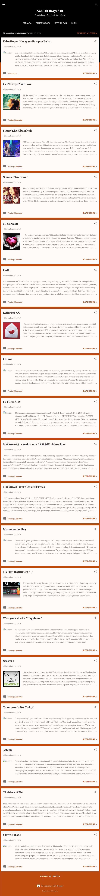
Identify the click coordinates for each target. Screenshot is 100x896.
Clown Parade (12, 835)
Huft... (7, 270)
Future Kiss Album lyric (17, 130)
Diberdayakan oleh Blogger (51, 886)
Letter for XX (11, 312)
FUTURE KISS (12, 401)
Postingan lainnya (50, 876)
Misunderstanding (14, 529)
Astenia (7, 750)
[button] (95, 42)
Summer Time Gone (15, 177)
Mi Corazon (10, 223)
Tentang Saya (43, 23)
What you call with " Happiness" (22, 618)
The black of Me (13, 792)
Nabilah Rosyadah (50, 11)
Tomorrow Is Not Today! (18, 707)
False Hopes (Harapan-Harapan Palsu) (27, 41)
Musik (74, 23)
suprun (56, 891)
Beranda (27, 23)
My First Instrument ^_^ (18, 572)
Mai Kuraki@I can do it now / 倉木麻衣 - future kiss (34, 444)
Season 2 (8, 661)
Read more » (90, 73)
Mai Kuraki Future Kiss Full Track (24, 487)
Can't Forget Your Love (17, 84)
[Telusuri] (96, 5)
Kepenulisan (61, 23)
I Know (7, 359)
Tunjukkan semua (87, 33)
